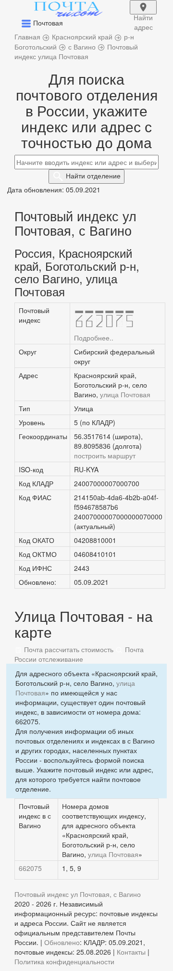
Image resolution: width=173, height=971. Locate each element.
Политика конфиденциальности (64, 961)
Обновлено (62, 942)
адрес (143, 13)
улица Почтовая (125, 394)
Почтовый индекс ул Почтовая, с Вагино (77, 894)
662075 (30, 868)
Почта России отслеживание (79, 654)
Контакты (131, 952)
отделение (93, 175)
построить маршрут (105, 455)
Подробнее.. (93, 337)
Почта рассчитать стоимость (67, 649)
